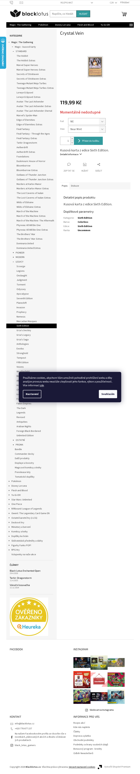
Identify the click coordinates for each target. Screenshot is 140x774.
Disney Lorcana (19, 486)
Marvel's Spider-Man (27, 115)
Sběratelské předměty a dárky (27, 541)
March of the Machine (27, 211)
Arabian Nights (24, 426)
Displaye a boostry (24, 463)
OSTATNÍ (20, 440)
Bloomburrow (23, 165)
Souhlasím (108, 394)
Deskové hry (17, 522)
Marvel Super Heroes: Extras (31, 70)
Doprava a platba (82, 736)
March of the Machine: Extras (31, 216)
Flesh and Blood (19, 490)
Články (76, 731)
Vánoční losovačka (20, 585)
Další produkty (22, 458)
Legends (21, 412)
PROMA (19, 444)
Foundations (23, 156)
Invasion (21, 307)
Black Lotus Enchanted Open (25, 570)
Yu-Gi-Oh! (16, 495)
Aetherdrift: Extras (26, 152)
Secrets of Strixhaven (28, 74)
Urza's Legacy (24, 335)
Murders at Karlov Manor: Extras (33, 188)
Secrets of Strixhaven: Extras (31, 79)
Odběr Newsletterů (83, 753)
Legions (21, 271)
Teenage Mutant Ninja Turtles (31, 83)
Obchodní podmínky (83, 740)
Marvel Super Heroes (27, 65)
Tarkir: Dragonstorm (27, 143)
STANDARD (21, 51)
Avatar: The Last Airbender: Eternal (34, 111)
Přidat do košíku (90, 140)
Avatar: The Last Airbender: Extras (34, 106)
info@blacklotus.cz (24, 723)
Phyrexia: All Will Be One (29, 225)
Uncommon (84, 230)
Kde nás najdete (81, 727)
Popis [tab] (65, 186)
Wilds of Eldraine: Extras (29, 207)
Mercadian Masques (27, 321)
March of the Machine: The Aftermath (35, 220)
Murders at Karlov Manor (29, 184)
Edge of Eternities (26, 120)
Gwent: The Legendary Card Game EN (30, 513)
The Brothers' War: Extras (30, 239)
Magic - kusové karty (25, 47)
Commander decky (24, 454)
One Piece (16, 504)
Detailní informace (69, 154)
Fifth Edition (23, 362)
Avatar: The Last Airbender (30, 101)
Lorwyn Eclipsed (25, 92)
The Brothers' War (26, 234)
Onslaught (22, 275)
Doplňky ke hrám (19, 536)
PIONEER (20, 252)
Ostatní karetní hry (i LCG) (24, 518)
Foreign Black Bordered (29, 431)
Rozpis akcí (67, 2)
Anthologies (23, 344)
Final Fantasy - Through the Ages (33, 134)
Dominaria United (25, 243)
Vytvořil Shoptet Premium (117, 767)
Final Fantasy (23, 129)
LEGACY (19, 262)
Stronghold (22, 353)
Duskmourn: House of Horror (31, 161)
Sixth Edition (23, 326)
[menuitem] (20, 25)
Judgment (22, 280)
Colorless (83, 222)
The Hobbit (22, 56)
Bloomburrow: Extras (27, 170)
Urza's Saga (23, 339)
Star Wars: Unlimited (21, 499)
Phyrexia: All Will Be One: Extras (32, 230)
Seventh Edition (25, 298)
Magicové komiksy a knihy (28, 467)
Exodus (20, 348)
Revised (21, 417)
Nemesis (21, 316)
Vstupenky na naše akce (23, 554)
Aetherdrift (22, 147)
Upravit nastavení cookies (82, 767)
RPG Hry (15, 550)
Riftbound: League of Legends (26, 508)
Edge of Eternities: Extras (29, 124)
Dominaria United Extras (29, 248)
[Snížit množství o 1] (72, 143)
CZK (112, 2)
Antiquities (22, 422)
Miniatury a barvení (21, 527)
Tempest (21, 358)
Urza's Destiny (24, 330)
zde (42, 385)
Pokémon (16, 481)
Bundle (18, 449)
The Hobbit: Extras (26, 60)
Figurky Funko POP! (21, 545)
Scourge (21, 266)
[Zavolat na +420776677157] (15, 2)
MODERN (20, 257)
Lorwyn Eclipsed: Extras (28, 97)
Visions (20, 367)
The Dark (21, 408)
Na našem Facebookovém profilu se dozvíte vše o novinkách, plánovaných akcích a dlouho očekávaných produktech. (40, 737)
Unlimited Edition (25, 435)
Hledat (83, 13)
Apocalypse (23, 294)
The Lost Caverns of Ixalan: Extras (34, 198)
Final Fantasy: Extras (27, 138)
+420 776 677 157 (23, 728)
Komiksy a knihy (19, 531)
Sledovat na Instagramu (102, 710)
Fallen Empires (24, 403)
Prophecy (21, 312)
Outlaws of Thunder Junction (31, 175)
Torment (21, 284)
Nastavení (32, 394)
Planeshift (22, 303)
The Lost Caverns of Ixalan (30, 193)
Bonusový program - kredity (87, 749)
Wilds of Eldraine (25, 202)
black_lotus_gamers (25, 745)
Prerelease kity (23, 472)
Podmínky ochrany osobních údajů (90, 744)
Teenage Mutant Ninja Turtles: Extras (35, 88)
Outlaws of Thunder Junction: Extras (35, 179)
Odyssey (21, 289)
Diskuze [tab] (75, 186)
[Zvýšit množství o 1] (72, 139)
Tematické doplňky (24, 477)
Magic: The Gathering (22, 42)
